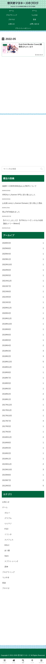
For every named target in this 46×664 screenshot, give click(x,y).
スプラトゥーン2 (11, 561)
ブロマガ (5, 588)
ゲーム (5, 507)
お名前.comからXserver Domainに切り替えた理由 (22, 203)
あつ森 (7, 550)
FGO (6, 529)
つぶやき (5, 577)
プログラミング (8, 572)
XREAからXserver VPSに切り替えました (18, 195)
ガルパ (7, 513)
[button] (41, 169)
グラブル (8, 518)
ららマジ (8, 523)
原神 (6, 567)
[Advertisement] (23, 84)
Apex (6, 556)
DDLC (6, 545)
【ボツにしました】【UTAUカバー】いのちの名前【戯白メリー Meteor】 (22, 221)
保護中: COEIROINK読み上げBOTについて (19, 186)
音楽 (4, 583)
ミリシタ (8, 534)
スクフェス (8, 540)
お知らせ (5, 502)
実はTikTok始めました (11, 212)
